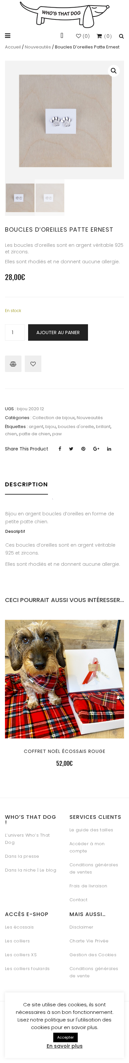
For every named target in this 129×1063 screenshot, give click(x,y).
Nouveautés (38, 47)
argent (36, 426)
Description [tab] (26, 484)
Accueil (13, 47)
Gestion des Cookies (92, 955)
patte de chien (34, 434)
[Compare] (13, 364)
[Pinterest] (83, 448)
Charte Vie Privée (88, 941)
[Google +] (96, 448)
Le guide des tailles (91, 830)
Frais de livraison (88, 886)
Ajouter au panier (58, 332)
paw (57, 434)
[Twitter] (71, 448)
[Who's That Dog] (64, 15)
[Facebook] (60, 448)
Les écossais (19, 927)
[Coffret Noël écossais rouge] (64, 718)
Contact (78, 900)
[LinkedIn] (109, 448)
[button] (114, 71)
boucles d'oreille (76, 426)
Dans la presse (22, 856)
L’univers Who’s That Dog (27, 839)
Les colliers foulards (27, 968)
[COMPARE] (64, 734)
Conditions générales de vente (93, 972)
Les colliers (17, 941)
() (85, 36)
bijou (50, 426)
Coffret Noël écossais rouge (65, 751)
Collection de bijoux (53, 418)
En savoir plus (65, 1046)
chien (11, 434)
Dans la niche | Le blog (30, 870)
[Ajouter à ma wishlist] (33, 364)
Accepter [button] (65, 1037)
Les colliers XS (21, 955)
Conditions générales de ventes (93, 868)
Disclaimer (81, 927)
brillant (103, 426)
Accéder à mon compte (87, 847)
